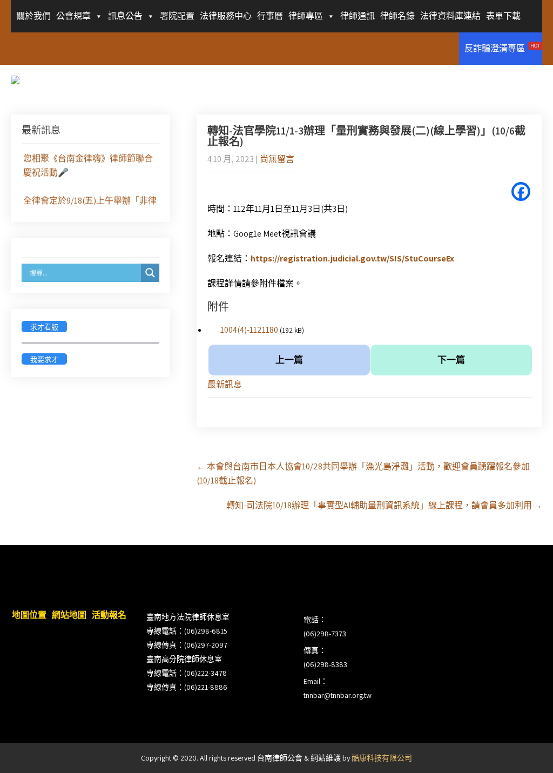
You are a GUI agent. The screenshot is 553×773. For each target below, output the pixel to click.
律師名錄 (397, 16)
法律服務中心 (226, 16)
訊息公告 (125, 16)
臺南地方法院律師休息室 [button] (188, 617)
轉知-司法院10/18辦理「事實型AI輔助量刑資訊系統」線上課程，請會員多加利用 (384, 505)
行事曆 (270, 16)
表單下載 (503, 16)
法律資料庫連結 (450, 16)
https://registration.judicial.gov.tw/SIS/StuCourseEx (352, 258)
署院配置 (177, 16)
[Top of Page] (522, 749)
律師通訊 (357, 16)
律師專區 (305, 16)
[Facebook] (520, 191)
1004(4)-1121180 (249, 329)
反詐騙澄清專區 (502, 48)
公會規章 (73, 16)
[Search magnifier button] (150, 273)
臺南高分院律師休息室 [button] (184, 659)
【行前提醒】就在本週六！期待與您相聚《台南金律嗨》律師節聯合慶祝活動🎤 (88, 157)
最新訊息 (224, 384)
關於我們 (33, 16)
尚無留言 (277, 159)
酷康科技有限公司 (382, 758)
